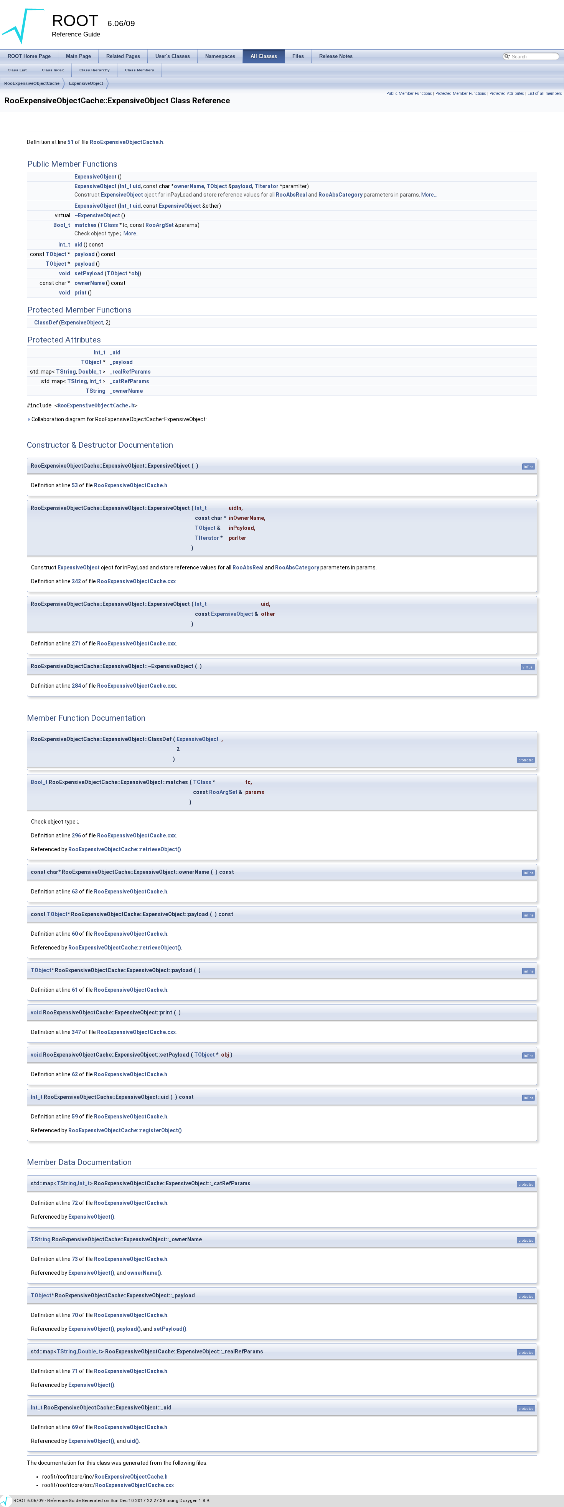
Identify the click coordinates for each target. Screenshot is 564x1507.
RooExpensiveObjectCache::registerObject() (125, 1130)
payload (242, 186)
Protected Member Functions (460, 93)
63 (75, 891)
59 (75, 1116)
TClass (109, 225)
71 (75, 1371)
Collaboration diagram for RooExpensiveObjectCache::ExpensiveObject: (118, 419)
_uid (115, 352)
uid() (133, 1441)
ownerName (189, 186)
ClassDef (46, 322)
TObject (216, 186)
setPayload (89, 273)
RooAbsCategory (340, 195)
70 (75, 1315)
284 (76, 686)
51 (71, 142)
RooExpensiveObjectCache (31, 83)
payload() (129, 1329)
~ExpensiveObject (97, 215)
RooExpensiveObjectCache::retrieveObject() (124, 849)
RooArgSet (159, 225)
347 (76, 1032)
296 (76, 835)
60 (75, 934)
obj (135, 273)
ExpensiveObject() (91, 1217)
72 (75, 1203)
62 (75, 1074)
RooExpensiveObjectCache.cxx (136, 581)
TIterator (266, 186)
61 (75, 990)
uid (137, 186)
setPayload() (169, 1329)
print (80, 292)
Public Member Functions (409, 93)
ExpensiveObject (86, 83)
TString (66, 372)
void (64, 273)
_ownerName (126, 391)
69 (75, 1427)
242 (76, 581)
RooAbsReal (291, 195)
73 (75, 1259)
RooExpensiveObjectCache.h (126, 142)
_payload (121, 362)
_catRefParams (129, 381)
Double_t (89, 372)
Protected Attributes (507, 93)
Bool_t (61, 225)
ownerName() (144, 1273)
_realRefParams (130, 372)
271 (76, 643)
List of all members (545, 93)
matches (85, 225)
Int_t (126, 186)
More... (429, 195)
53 (75, 485)
